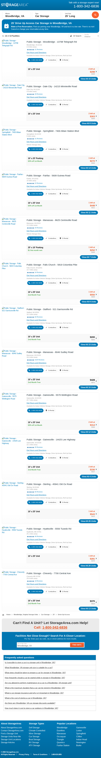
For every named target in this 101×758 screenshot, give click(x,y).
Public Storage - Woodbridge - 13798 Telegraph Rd (52, 42)
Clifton (79, 736)
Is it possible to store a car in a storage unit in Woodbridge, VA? (30, 662)
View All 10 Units (88, 387)
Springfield (81, 733)
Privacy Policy (24, 754)
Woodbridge (62, 728)
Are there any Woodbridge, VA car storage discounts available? (30, 703)
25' (54, 614)
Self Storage (34, 728)
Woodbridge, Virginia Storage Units (26, 614)
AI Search (77, 36)
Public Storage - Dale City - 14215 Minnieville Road (52, 86)
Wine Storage (35, 733)
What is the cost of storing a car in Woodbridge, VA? (25, 698)
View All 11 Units (88, 213)
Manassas (61, 733)
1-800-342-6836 (36, 60)
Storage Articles (8, 742)
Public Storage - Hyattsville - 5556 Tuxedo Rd (49, 529)
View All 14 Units (88, 168)
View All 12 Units (88, 432)
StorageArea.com (12, 752)
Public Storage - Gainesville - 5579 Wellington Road (52, 395)
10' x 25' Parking (35, 158)
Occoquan (61, 736)
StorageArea (14, 4)
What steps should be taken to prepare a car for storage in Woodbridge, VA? (35, 673)
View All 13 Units (88, 609)
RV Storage (34, 742)
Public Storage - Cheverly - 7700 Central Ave (49, 573)
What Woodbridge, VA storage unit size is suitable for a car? (29, 667)
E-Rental (65, 60)
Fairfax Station (63, 745)
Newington (81, 742)
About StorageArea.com (11, 728)
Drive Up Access (64, 614)
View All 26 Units (88, 521)
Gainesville (81, 728)
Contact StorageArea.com (12, 731)
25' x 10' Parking (35, 247)
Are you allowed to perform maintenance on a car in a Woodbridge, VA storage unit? (38, 683)
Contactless (52, 60)
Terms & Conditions (40, 754)
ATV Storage (34, 745)
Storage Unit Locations (11, 739)
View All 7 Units (89, 257)
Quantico (61, 742)
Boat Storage (34, 739)
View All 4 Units (89, 477)
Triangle (60, 739)
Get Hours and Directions (36, 52)
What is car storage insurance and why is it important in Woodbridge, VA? (34, 693)
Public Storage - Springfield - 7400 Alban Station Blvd (53, 131)
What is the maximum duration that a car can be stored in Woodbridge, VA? (35, 688)
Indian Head (81, 739)
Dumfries (61, 731)
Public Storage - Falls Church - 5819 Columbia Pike (52, 265)
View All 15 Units (88, 79)
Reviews (39, 49)
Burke (78, 745)
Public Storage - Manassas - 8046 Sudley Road (50, 352)
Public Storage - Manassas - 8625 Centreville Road (52, 220)
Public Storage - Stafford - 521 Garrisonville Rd (50, 309)
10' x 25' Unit (34, 69)
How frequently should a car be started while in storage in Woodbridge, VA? (35, 678)
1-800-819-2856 (56, 754)
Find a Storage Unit (9, 733)
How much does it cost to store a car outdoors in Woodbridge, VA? (31, 708)
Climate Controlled (37, 731)
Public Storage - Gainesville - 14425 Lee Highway (51, 439)
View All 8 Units (89, 123)
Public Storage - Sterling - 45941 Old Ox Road (49, 484)
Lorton (79, 731)
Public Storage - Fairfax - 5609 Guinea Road (48, 175)
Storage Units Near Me (11, 736)
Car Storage (45, 614)
